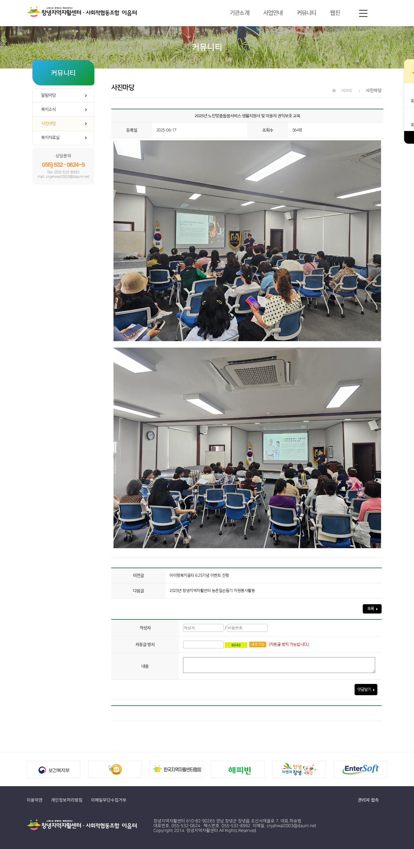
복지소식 (48, 109)
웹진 (335, 13)
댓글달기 (364, 689)
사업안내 (273, 13)
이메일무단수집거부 (108, 800)
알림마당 (48, 95)
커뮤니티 (306, 13)
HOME (346, 90)
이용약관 (35, 800)
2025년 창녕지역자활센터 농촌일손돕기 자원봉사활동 (212, 590)
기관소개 (239, 13)
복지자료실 (50, 137)
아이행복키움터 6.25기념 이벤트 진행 (199, 575)
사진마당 (48, 123)
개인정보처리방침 (67, 800)
